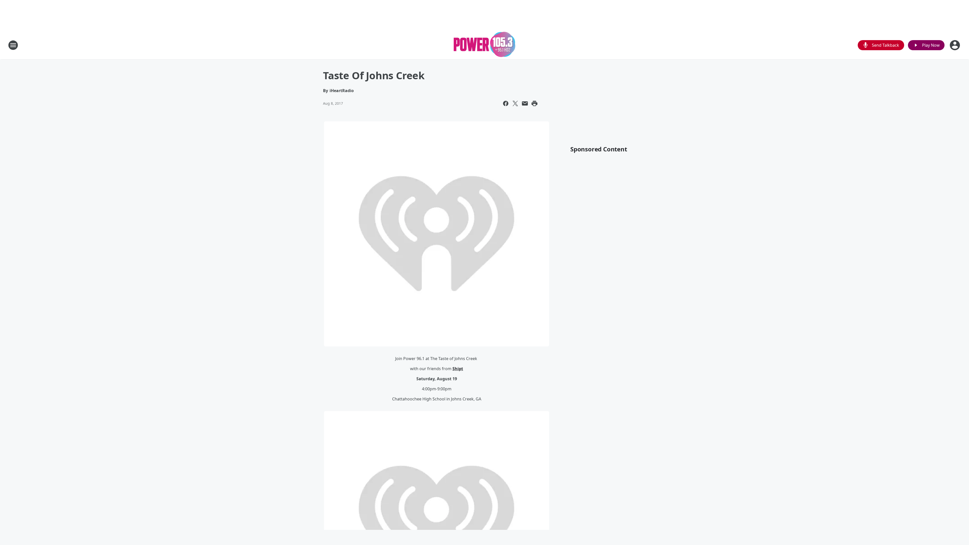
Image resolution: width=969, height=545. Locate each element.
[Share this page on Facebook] (505, 103)
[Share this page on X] (515, 103)
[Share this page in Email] (524, 103)
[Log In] (955, 45)
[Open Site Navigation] (13, 45)
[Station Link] (485, 45)
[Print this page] (534, 103)
